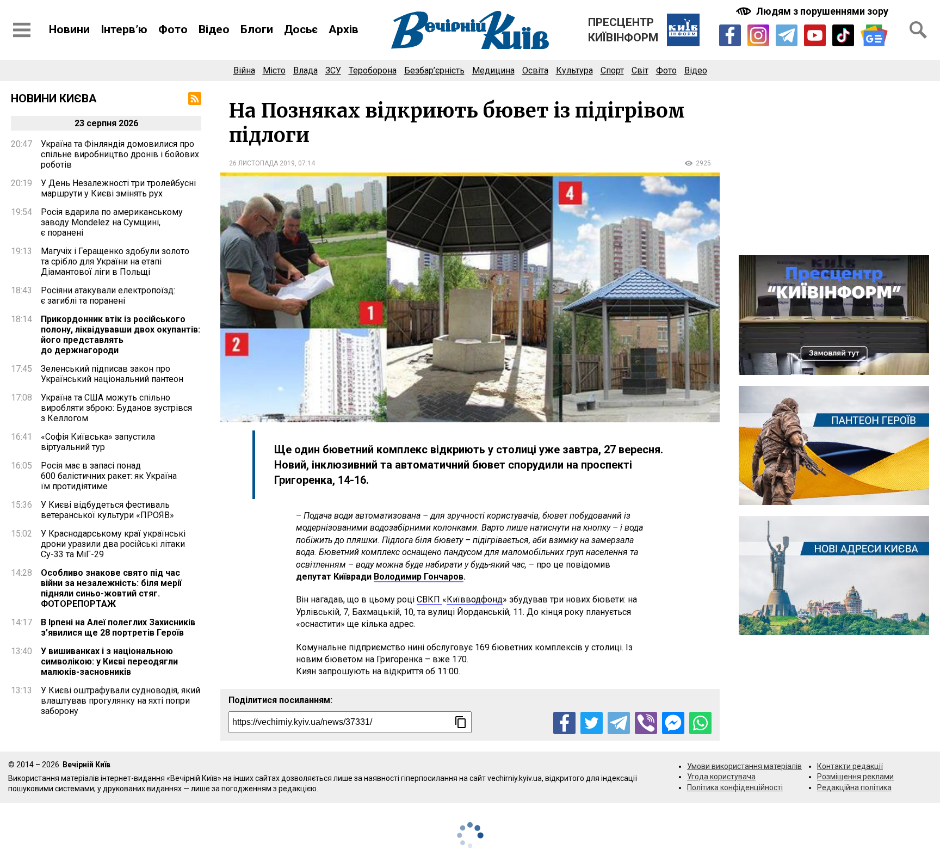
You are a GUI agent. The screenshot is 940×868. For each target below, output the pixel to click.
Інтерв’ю (124, 29)
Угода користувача (721, 776)
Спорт (612, 70)
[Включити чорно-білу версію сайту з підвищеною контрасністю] (813, 11)
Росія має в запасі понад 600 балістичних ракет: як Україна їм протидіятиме (109, 475)
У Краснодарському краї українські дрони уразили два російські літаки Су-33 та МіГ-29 (113, 543)
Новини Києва (54, 98)
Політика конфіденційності (735, 787)
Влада (305, 70)
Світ (640, 70)
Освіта (535, 70)
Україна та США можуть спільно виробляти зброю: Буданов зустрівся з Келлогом (116, 407)
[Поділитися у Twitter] (591, 723)
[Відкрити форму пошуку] (918, 30)
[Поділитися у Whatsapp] (700, 723)
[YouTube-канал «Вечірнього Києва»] (815, 35)
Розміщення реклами (855, 776)
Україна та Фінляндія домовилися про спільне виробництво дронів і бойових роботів (120, 154)
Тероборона (373, 70)
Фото (173, 29)
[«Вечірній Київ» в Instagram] (758, 35)
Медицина (493, 70)
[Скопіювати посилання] (460, 722)
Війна (244, 70)
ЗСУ (333, 70)
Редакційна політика (854, 787)
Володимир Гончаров (418, 576)
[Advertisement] (834, 168)
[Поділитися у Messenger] (673, 723)
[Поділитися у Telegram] (619, 723)
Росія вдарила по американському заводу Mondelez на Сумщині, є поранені (112, 222)
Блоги (256, 29)
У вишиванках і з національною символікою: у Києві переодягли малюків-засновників (109, 661)
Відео (214, 29)
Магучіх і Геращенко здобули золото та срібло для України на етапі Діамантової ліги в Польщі (115, 261)
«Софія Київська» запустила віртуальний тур (98, 442)
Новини (69, 29)
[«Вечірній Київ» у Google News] (874, 35)
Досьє (301, 29)
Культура (574, 70)
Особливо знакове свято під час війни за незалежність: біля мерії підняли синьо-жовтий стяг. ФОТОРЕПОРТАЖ (111, 588)
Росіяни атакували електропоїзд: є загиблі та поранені (108, 295)
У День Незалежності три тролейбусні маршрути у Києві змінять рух (118, 188)
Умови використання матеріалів (744, 766)
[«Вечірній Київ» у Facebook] (730, 35)
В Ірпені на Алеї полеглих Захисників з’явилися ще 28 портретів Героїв (118, 627)
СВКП (429, 599)
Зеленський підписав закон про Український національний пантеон (112, 374)
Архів (343, 29)
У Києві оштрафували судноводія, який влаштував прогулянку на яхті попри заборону (120, 700)
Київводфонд (475, 599)
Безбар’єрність (434, 70)
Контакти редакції (850, 766)
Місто (274, 70)
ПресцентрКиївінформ (623, 30)
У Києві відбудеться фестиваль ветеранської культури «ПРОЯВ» (107, 510)
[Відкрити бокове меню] (22, 30)
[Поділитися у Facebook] (564, 723)
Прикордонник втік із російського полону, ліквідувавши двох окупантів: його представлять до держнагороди (120, 334)
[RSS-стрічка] (194, 98)
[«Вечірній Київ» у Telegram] (786, 35)
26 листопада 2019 (262, 163)
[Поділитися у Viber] (646, 723)
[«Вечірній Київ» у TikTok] (843, 35)
